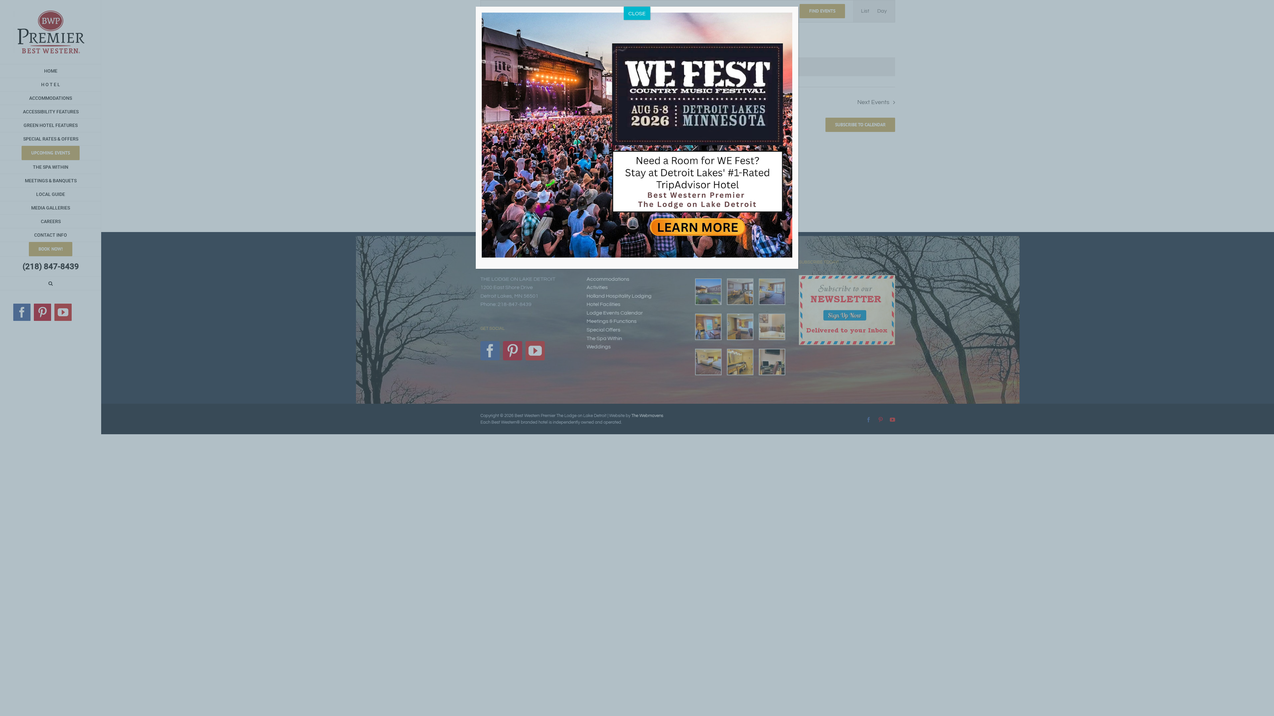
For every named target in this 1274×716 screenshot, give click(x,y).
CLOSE (637, 13)
